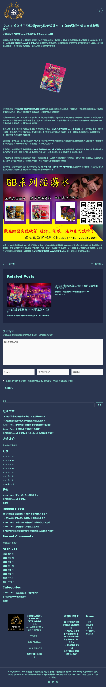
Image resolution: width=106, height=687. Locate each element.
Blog (90, 628)
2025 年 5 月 (8, 464)
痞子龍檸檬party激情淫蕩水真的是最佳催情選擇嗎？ (76, 287)
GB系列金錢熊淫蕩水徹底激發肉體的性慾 (71, 625)
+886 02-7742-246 (34, 620)
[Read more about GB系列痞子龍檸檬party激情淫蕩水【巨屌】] (29, 295)
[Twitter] (53, 682)
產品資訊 (89, 625)
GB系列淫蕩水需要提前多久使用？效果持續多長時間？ (25, 416)
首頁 (90, 622)
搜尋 (4, 401)
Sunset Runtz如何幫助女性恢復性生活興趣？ (22, 429)
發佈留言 (6, 34)
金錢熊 (5, 503)
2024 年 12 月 (9, 484)
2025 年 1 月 (8, 480)
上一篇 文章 (9, 264)
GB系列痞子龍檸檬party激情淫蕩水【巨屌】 (28, 310)
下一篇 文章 (97, 264)
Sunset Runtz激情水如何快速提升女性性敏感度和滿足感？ (27, 425)
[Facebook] (49, 682)
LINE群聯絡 (90, 631)
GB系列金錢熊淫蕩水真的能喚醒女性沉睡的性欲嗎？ (24, 421)
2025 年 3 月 (8, 472)
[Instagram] (57, 682)
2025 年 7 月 (8, 456)
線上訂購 (89, 634)
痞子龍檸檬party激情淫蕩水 (23, 34)
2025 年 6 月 (8, 460)
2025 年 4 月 (8, 468)
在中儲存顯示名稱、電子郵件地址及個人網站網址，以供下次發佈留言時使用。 (40, 381)
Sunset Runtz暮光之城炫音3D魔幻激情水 (20, 495)
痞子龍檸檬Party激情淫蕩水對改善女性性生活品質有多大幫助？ (29, 433)
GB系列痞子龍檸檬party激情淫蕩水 (21, 43)
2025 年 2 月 (8, 476)
